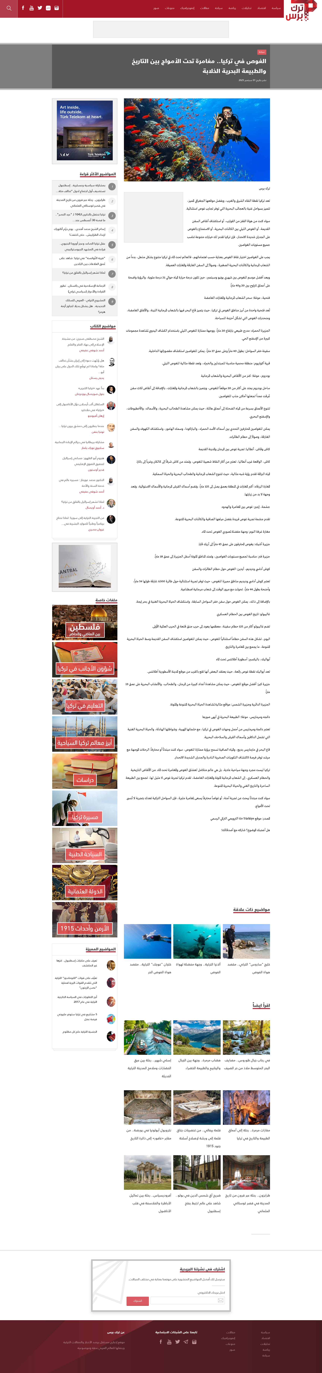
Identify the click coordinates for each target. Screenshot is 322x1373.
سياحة (219, 8)
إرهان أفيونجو (96, 415)
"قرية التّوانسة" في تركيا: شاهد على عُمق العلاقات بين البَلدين (82, 261)
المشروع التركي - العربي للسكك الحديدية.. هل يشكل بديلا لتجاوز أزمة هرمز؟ (83, 305)
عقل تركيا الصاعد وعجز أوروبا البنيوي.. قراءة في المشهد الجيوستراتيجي (82, 246)
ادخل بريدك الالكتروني (211, 1292)
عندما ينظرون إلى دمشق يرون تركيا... (81, 426)
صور (156, 8)
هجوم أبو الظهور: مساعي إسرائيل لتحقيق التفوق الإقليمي (83, 461)
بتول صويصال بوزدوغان (89, 394)
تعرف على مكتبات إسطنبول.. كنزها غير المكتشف (76, 963)
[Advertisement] (153, 215)
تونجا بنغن (98, 431)
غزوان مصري (96, 529)
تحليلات (246, 8)
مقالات (204, 8)
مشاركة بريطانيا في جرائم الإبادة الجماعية (79, 442)
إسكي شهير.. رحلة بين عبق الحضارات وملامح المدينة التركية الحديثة (149, 1068)
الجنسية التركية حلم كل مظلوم (80, 1031)
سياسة (276, 8)
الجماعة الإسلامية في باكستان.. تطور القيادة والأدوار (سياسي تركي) (82, 288)
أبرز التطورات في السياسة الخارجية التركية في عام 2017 (77, 999)
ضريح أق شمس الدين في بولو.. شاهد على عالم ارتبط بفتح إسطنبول (198, 1203)
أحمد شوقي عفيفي (91, 350)
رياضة (232, 8)
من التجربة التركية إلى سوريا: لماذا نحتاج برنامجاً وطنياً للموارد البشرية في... (80, 520)
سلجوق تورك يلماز (93, 448)
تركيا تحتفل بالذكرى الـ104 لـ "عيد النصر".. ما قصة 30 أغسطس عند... (80, 217)
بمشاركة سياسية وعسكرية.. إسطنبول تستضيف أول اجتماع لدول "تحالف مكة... (80, 188)
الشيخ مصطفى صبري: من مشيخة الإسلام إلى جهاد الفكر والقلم (83, 341)
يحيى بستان (96, 378)
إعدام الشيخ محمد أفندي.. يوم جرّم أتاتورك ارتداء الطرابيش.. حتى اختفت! (79, 231)
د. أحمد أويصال (95, 507)
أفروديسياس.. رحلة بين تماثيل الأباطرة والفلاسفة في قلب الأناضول (150, 1203)
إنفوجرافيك (187, 8)
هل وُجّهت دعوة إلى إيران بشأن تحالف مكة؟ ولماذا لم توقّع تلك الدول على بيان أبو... (80, 366)
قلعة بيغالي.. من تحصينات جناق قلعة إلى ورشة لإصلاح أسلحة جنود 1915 (199, 1138)
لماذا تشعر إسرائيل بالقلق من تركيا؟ (83, 272)
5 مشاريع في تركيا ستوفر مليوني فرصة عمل (77, 1017)
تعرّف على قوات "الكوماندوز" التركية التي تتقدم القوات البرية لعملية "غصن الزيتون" (76, 982)
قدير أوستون (96, 469)
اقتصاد (261, 8)
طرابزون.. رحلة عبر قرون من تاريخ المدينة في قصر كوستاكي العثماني (247, 1203)
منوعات (169, 8)
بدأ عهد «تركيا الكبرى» (91, 388)
